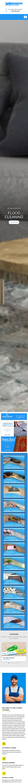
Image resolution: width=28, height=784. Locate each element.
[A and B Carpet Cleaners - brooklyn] (14, 4)
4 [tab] (16, 664)
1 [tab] (9, 664)
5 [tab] (18, 664)
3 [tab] (13, 664)
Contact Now (14, 222)
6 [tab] (20, 664)
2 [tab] (11, 664)
